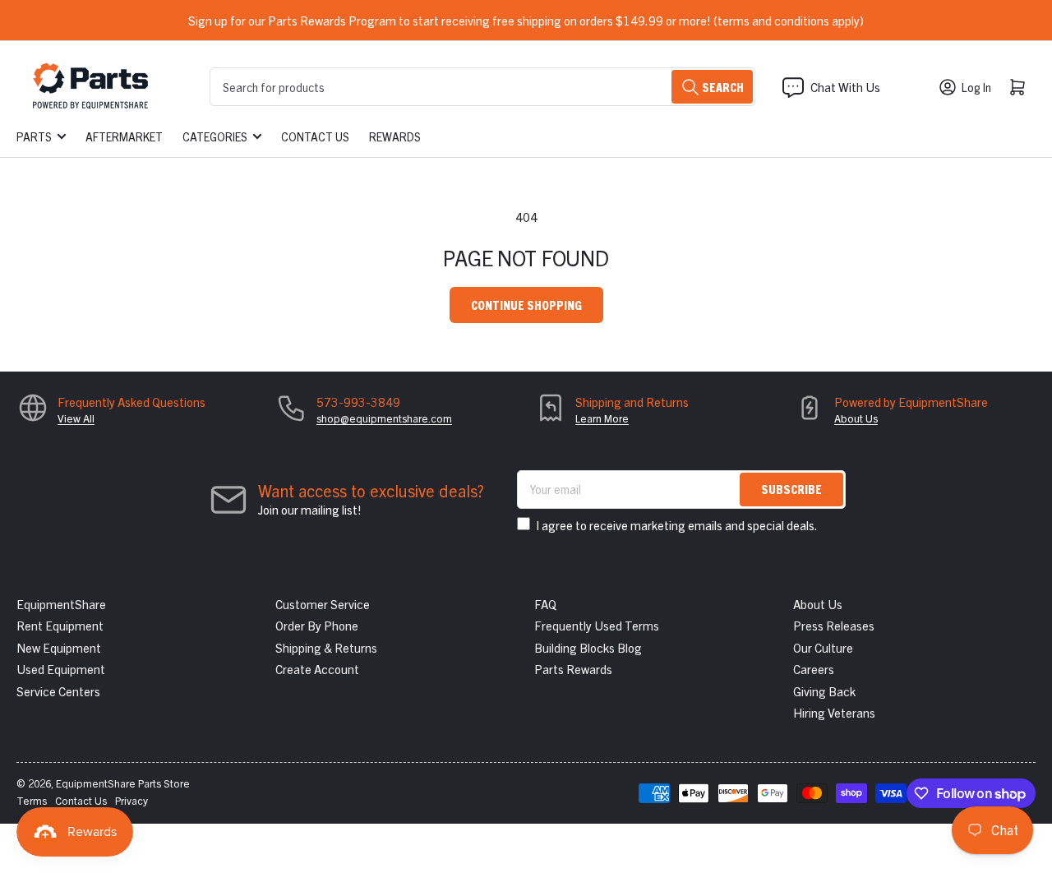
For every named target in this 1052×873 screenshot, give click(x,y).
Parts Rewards (573, 669)
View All (76, 418)
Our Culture (823, 647)
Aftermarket (124, 136)
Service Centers (58, 691)
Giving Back (824, 691)
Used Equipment (60, 669)
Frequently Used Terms (596, 625)
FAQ (545, 604)
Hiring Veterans (834, 712)
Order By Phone (316, 625)
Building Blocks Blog (588, 647)
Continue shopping (526, 304)
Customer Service (322, 604)
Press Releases (833, 625)
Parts (34, 136)
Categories (214, 136)
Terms (31, 800)
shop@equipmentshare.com (384, 418)
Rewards (395, 136)
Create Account (317, 669)
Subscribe (791, 489)
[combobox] (482, 86)
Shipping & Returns (326, 647)
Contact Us (315, 136)
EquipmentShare (61, 604)
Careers (813, 669)
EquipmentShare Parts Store (123, 783)
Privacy (131, 800)
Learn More (602, 418)
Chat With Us (845, 87)
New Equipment (58, 647)
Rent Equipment (60, 625)
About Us (856, 418)
